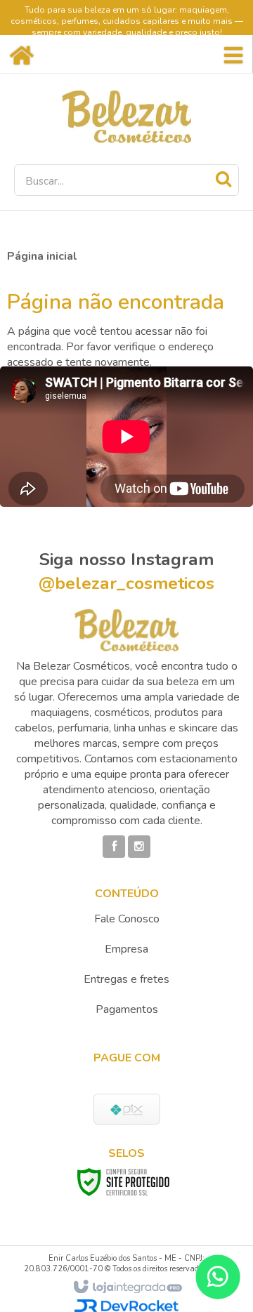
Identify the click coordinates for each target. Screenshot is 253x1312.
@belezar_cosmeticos (126, 583)
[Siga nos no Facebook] (114, 846)
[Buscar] (223, 179)
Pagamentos (127, 1009)
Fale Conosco (127, 919)
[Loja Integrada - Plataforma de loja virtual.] (127, 1287)
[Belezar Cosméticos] (126, 117)
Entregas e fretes (126, 979)
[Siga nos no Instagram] (139, 846)
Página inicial (42, 256)
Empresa (126, 949)
